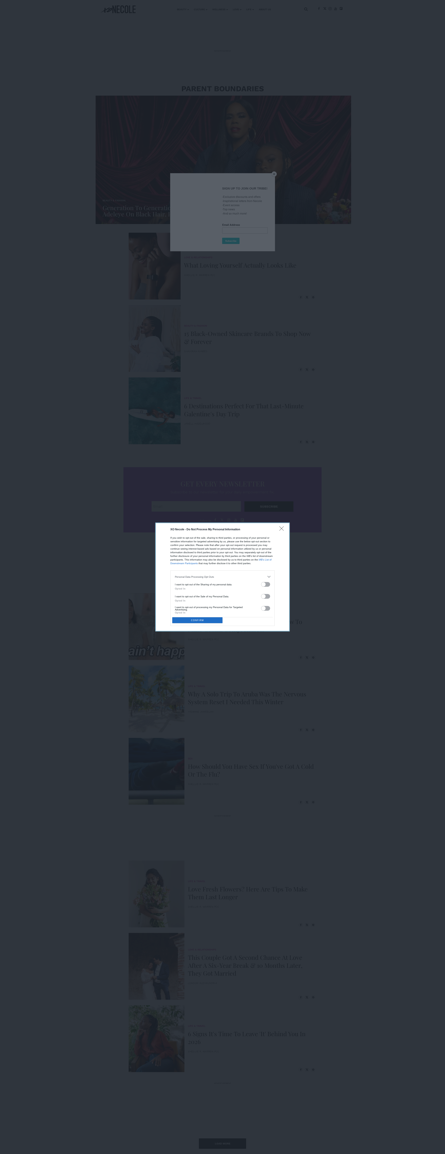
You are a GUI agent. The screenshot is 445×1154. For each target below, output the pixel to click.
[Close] (282, 529)
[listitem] (222, 577)
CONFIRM (197, 620)
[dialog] (222, 577)
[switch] (265, 584)
